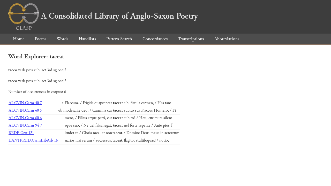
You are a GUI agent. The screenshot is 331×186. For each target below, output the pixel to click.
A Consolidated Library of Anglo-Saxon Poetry (119, 16)
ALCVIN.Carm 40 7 (25, 103)
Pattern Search (119, 39)
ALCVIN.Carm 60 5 (25, 110)
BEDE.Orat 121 (21, 133)
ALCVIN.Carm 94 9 (25, 125)
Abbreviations (226, 39)
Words (62, 39)
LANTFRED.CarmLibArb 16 (33, 140)
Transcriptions (191, 39)
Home (18, 39)
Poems (40, 39)
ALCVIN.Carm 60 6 (25, 118)
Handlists (87, 39)
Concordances (155, 39)
